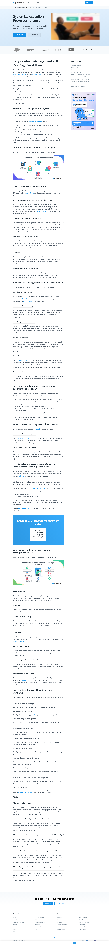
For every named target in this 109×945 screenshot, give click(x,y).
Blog (14, 931)
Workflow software (20, 7)
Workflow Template (76, 70)
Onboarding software (84, 922)
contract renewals (18, 641)
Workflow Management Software (80, 74)
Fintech (36, 919)
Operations (59, 917)
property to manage (29, 452)
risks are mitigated (24, 360)
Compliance (59, 922)
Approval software (83, 927)
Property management (40, 922)
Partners (15, 927)
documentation (28, 301)
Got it (74, 943)
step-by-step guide (24, 508)
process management (35, 121)
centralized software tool (21, 299)
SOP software (82, 924)
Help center (15, 922)
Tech (36, 929)
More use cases (82, 929)
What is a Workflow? (77, 72)
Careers (14, 929)
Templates (47, 3)
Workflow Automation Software (80, 77)
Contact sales (34, 34)
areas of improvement (25, 792)
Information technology (62, 927)
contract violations (43, 211)
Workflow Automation (77, 67)
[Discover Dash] (83, 111)
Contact (74, 3)
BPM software (82, 919)
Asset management (39, 917)
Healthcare (37, 924)
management (31, 70)
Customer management (62, 924)
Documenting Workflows (78, 86)
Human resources (61, 919)
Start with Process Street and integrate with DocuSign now (38, 535)
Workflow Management (77, 65)
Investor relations (61, 929)
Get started (89, 2)
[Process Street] (19, 3)
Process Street (36, 74)
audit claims (30, 193)
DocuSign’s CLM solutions (37, 488)
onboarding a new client (25, 438)
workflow (39, 429)
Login (80, 3)
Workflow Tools (75, 84)
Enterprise (15, 924)
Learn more (70, 943)
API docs (22, 922)
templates (34, 715)
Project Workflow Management (80, 82)
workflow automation (20, 74)
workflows (21, 476)
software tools (26, 680)
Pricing (54, 3)
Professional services (40, 927)
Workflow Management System (80, 79)
